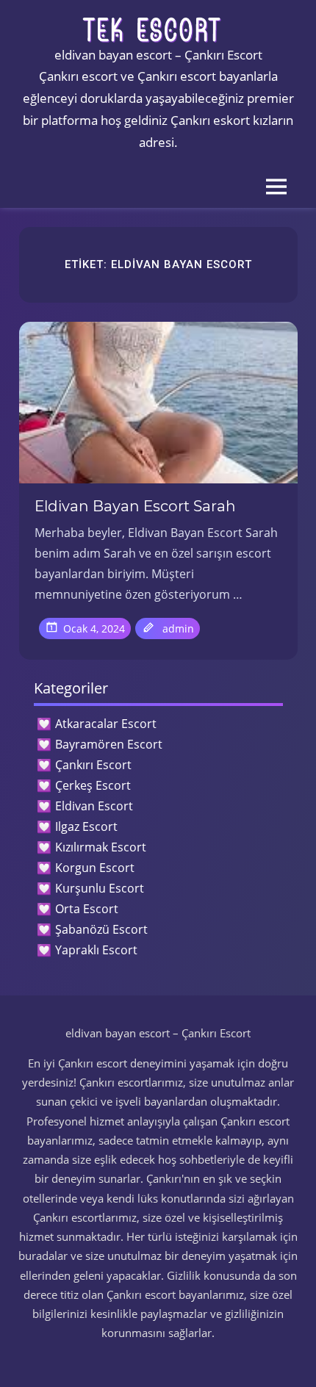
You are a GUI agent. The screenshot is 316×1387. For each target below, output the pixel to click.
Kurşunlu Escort (99, 888)
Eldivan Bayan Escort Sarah (135, 506)
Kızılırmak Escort (100, 847)
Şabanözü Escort (101, 929)
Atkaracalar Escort (106, 724)
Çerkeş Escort (93, 785)
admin (178, 628)
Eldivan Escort (94, 806)
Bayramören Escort (108, 744)
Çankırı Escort (93, 765)
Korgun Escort (94, 868)
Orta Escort (86, 909)
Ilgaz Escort (86, 826)
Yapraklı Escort (96, 950)
